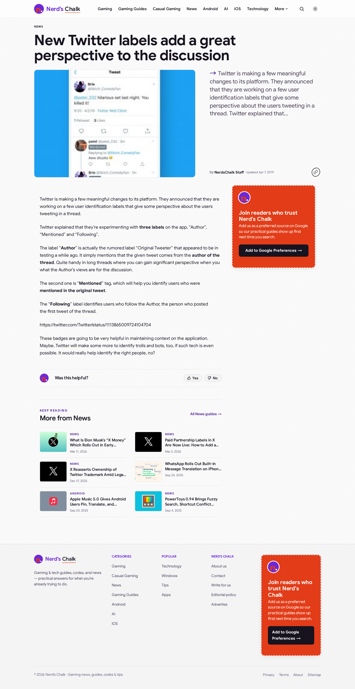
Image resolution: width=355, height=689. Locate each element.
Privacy (268, 675)
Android (210, 8)
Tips (165, 585)
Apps (166, 594)
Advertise (219, 604)
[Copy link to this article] (316, 172)
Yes (195, 378)
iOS (237, 8)
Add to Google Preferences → (273, 250)
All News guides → (206, 414)
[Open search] (301, 9)
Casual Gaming (166, 8)
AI (226, 8)
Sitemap (314, 675)
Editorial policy (223, 594)
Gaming (105, 8)
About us (219, 566)
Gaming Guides (132, 8)
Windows (170, 575)
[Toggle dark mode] (315, 9)
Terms (284, 675)
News (192, 8)
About (298, 675)
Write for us (221, 585)
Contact (218, 575)
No (215, 378)
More (279, 8)
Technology (257, 8)
